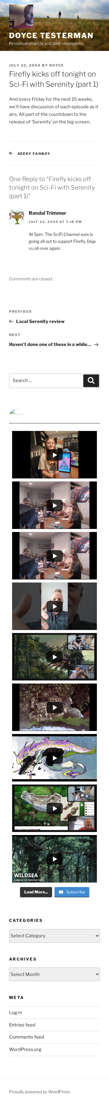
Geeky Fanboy (34, 154)
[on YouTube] (54, 415)
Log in (15, 1012)
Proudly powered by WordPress (39, 1091)
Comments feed (26, 1037)
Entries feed (22, 1025)
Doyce (56, 65)
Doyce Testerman (51, 35)
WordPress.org (25, 1049)
